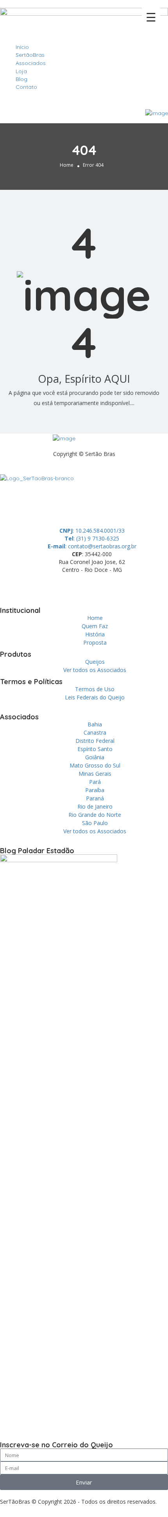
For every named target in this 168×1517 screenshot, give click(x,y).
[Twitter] (52, 587)
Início (22, 46)
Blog (21, 79)
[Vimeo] (115, 587)
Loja (21, 71)
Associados (31, 63)
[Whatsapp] (10, 587)
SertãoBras (30, 54)
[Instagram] (73, 587)
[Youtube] (94, 587)
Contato (26, 86)
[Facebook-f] (31, 587)
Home (66, 165)
